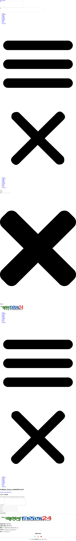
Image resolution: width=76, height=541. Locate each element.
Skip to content (2, 0)
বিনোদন (3, 21)
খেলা (3, 22)
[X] (38, 536)
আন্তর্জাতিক (4, 14)
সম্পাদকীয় (3, 19)
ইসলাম (3, 20)
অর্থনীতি (3, 17)
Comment (2, 504)
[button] (38, 100)
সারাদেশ (3, 13)
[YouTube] (41, 536)
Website (1, 510)
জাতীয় (3, 15)
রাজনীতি (3, 16)
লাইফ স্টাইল (4, 23)
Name (1, 506)
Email (1, 508)
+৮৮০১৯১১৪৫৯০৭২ (6, 531)
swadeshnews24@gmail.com (10, 529)
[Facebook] (35, 536)
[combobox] (5, 192)
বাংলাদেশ (3, 18)
